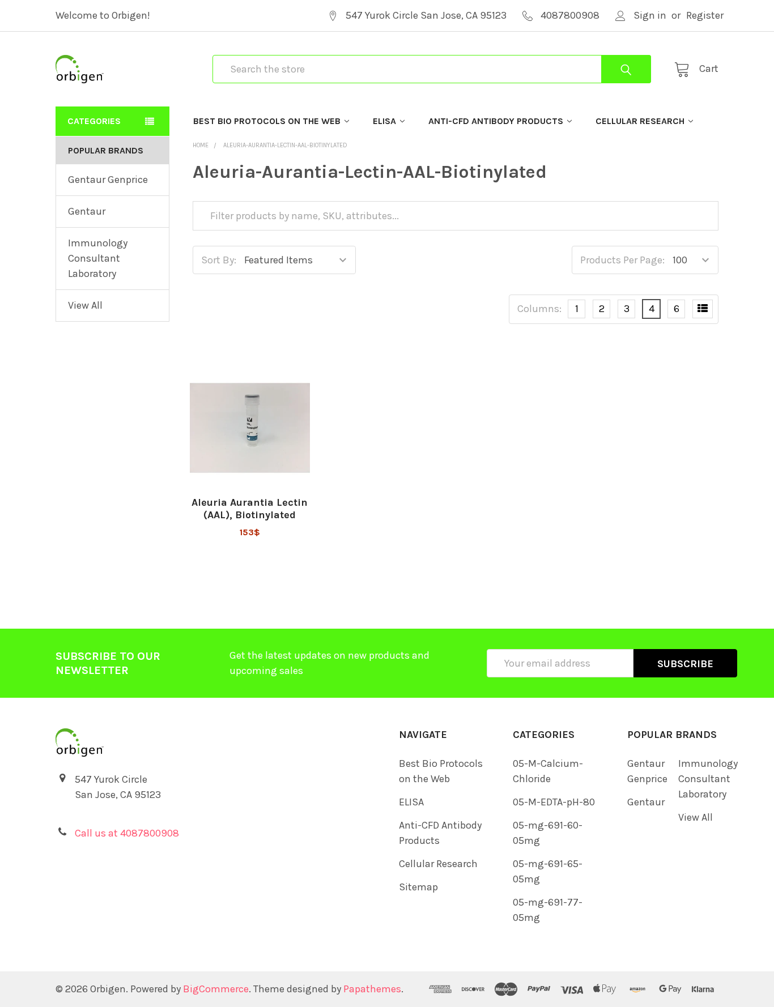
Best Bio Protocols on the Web (267, 121)
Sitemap (418, 887)
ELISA (384, 121)
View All (85, 305)
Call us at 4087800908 (127, 833)
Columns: (539, 308)
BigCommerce (216, 989)
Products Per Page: (622, 260)
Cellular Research (640, 121)
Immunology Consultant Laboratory (97, 258)
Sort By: (218, 260)
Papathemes (372, 989)
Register (705, 15)
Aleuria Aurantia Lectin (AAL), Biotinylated (250, 509)
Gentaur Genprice (108, 179)
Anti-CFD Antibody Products (495, 121)
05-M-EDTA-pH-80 (554, 802)
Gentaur (86, 211)
